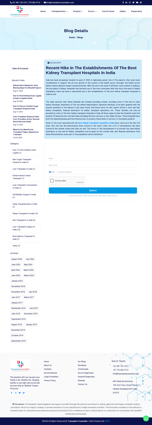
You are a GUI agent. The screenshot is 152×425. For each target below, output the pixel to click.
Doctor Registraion (86, 373)
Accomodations (50, 373)
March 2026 (29, 270)
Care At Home (108, 11)
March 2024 (29, 275)
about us (48, 365)
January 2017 (17, 303)
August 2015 (16, 324)
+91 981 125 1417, (20, 2)
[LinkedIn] (126, 2)
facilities (47, 369)
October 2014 (17, 335)
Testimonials (83, 369)
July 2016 (33, 308)
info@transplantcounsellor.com (60, 2)
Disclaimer (82, 365)
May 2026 (28, 264)
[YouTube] (137, 2)
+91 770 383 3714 (120, 370)
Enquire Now (136, 11)
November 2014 (18, 330)
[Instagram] (130, 2)
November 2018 (18, 292)
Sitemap (81, 380)
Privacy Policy (50, 380)
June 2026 (15, 264)
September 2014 (18, 341)
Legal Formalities (51, 377)
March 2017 (29, 297)
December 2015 (31, 314)
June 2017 (15, 297)
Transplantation (58, 11)
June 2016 (15, 314)
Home (72, 37)
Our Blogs (82, 361)
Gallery (123, 11)
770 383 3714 (34, 2)
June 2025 (15, 275)
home (46, 361)
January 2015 (31, 324)
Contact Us (82, 384)
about (43, 11)
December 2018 (18, 286)
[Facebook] (123, 2)
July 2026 (30, 259)
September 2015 (18, 319)
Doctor (91, 11)
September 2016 (18, 308)
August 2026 (16, 259)
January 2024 (17, 281)
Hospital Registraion (86, 377)
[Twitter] (133, 2)
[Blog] (141, 2)
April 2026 (15, 270)
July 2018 (33, 292)
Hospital (77, 11)
